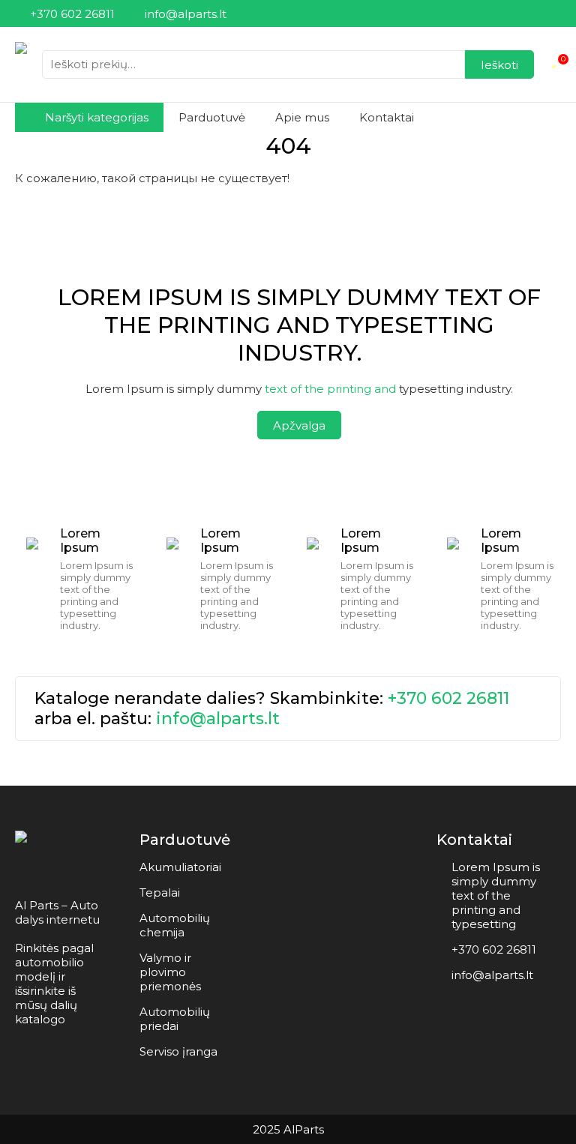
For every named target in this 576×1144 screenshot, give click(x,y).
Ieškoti (499, 65)
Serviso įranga (179, 1051)
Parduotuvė (211, 117)
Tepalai (160, 892)
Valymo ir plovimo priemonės (170, 972)
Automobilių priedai (175, 1019)
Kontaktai (386, 117)
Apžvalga (299, 425)
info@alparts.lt (218, 718)
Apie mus (302, 117)
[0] (555, 64)
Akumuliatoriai (180, 867)
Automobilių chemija (175, 925)
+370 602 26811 (448, 698)
